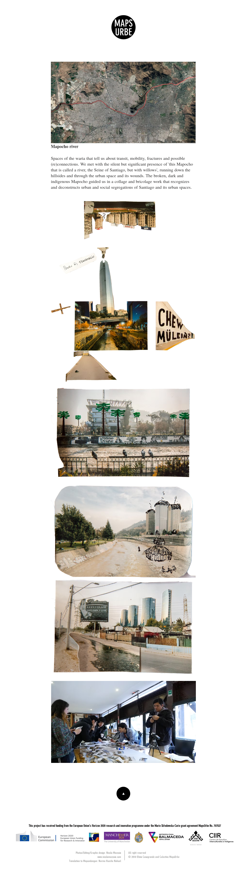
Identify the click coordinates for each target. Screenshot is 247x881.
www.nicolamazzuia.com (109, 857)
